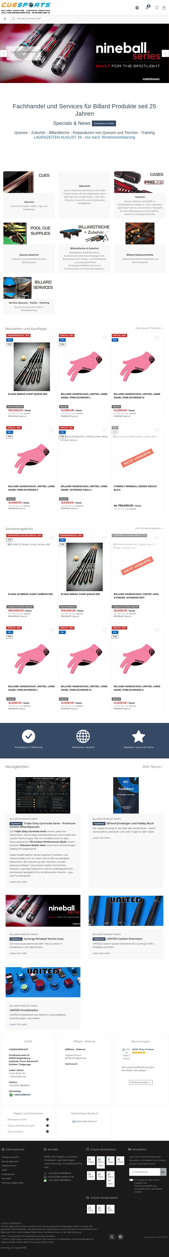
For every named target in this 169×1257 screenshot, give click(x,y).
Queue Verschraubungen (28, 1125)
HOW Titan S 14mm (143, 1049)
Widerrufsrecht (10, 1157)
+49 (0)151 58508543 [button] (59, 1173)
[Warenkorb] (164, 7)
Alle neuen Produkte (148, 328)
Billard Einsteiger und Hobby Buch (124, 823)
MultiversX (71, 1064)
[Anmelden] (147, 7)
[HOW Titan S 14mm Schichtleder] (126, 1054)
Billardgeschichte (28, 1119)
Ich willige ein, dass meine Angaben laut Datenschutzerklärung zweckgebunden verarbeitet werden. (148, 1186)
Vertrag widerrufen (12, 1182)
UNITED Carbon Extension (118, 938)
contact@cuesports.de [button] (61, 1176)
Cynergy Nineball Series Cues (37, 938)
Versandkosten (10, 1161)
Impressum (8, 1174)
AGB (4, 1169)
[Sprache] (137, 7)
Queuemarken (28, 1131)
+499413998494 (22, 1094)
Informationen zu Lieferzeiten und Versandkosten (66, 1239)
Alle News (151, 766)
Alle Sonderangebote (148, 528)
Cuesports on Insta (104, 123)
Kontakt (6, 1178)
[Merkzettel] (156, 7)
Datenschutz (9, 1165)
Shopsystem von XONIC (156, 1237)
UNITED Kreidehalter (24, 1010)
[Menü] (5, 18)
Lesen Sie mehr (18, 881)
